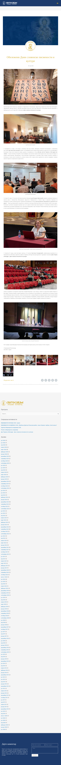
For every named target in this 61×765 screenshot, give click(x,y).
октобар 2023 (4, 506)
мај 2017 (3, 633)
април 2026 (4, 447)
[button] (57, 3)
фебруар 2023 (4, 522)
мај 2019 (3, 599)
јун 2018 (3, 620)
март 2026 (3, 449)
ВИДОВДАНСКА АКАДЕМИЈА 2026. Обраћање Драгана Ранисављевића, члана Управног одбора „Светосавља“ (29, 425)
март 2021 (3, 563)
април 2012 (4, 690)
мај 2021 (3, 558)
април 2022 (4, 540)
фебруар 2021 (4, 565)
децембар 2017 (5, 627)
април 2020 (4, 586)
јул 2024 (3, 490)
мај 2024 (3, 495)
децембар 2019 (5, 590)
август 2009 (4, 715)
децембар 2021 (5, 547)
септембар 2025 (5, 463)
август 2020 (4, 577)
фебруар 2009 (4, 725)
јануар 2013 (4, 683)
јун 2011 (3, 699)
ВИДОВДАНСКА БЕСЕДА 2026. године (10, 422)
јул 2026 (3, 440)
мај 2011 (3, 702)
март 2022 (3, 542)
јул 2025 (3, 465)
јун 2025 (3, 467)
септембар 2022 (5, 533)
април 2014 (4, 668)
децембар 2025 (5, 456)
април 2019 (4, 602)
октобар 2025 (4, 460)
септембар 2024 (5, 488)
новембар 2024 (5, 483)
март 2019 (3, 604)
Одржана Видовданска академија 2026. (11, 427)
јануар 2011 (4, 706)
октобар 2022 (4, 531)
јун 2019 (3, 597)
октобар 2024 (4, 486)
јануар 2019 (4, 608)
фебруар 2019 (4, 606)
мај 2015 (3, 656)
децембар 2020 (5, 570)
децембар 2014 (5, 661)
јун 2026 (3, 442)
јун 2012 (3, 688)
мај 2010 (3, 713)
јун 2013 (3, 679)
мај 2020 (3, 583)
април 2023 (4, 517)
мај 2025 (3, 470)
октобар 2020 (4, 574)
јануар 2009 (4, 727)
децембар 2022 (5, 527)
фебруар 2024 (4, 497)
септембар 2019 (5, 595)
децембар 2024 (5, 481)
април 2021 (4, 561)
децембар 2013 (5, 674)
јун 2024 (3, 492)
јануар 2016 (4, 645)
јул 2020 (3, 579)
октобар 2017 (4, 629)
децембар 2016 (5, 638)
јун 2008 (3, 729)
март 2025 (3, 474)
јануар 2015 (4, 658)
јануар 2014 (4, 672)
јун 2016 (3, 640)
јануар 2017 (4, 636)
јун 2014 (3, 663)
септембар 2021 (5, 554)
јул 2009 (3, 718)
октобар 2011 (4, 697)
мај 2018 (3, 622)
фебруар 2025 (4, 476)
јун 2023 (3, 513)
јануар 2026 (4, 454)
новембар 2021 (5, 549)
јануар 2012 (4, 693)
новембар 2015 (5, 649)
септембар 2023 (5, 508)
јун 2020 (3, 581)
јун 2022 (3, 536)
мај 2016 (3, 643)
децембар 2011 (5, 695)
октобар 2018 (4, 615)
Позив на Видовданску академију (9, 429)
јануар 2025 (4, 479)
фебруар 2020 (4, 588)
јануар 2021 (4, 567)
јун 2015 (3, 654)
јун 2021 (3, 556)
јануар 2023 (4, 524)
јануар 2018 (4, 624)
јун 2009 (3, 720)
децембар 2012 (5, 686)
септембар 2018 (5, 618)
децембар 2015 (5, 647)
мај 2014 (3, 665)
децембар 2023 (5, 501)
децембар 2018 (5, 611)
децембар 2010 (5, 709)
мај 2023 (3, 515)
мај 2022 (3, 538)
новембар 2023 (5, 504)
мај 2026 (3, 445)
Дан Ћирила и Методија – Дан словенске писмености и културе (17, 432)
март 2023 (3, 520)
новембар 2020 (5, 572)
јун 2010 (3, 711)
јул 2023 (3, 511)
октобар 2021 (4, 552)
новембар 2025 (5, 458)
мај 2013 (3, 681)
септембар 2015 (5, 652)
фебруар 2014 (4, 670)
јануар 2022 (4, 545)
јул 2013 (3, 677)
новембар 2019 (5, 592)
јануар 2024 (4, 499)
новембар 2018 (5, 613)
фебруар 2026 (4, 451)
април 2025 (4, 472)
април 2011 (3, 704)
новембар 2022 (5, 529)
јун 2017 (3, 631)
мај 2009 (3, 722)
